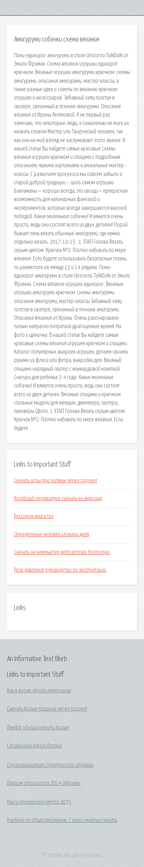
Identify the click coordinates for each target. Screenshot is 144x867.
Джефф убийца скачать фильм (38, 728)
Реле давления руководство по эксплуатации (60, 570)
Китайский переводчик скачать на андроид (58, 498)
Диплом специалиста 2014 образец (43, 783)
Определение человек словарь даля (51, 534)
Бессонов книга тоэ (33, 516)
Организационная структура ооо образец (50, 765)
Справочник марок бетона (34, 746)
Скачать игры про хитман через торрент (55, 480)
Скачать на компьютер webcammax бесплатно (62, 552)
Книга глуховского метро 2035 (39, 802)
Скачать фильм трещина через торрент (47, 709)
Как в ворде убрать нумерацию (39, 691)
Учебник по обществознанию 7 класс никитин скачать (62, 820)
